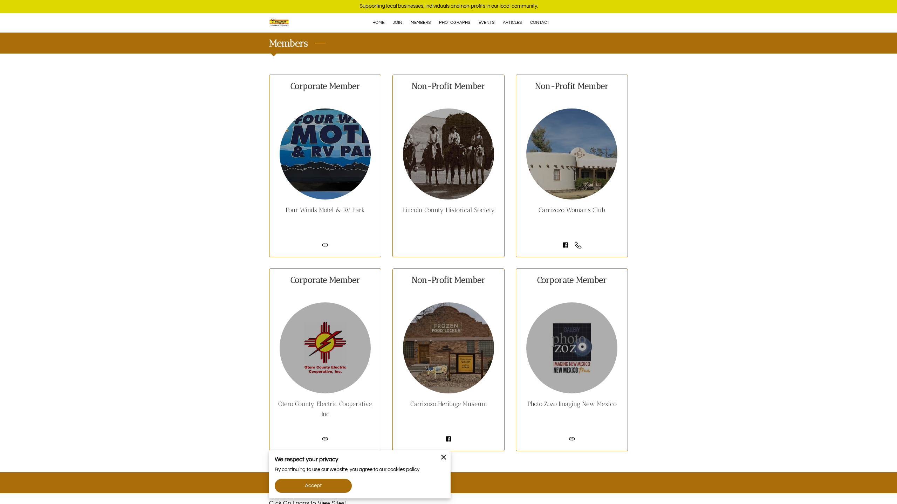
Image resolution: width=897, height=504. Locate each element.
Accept (313, 485)
